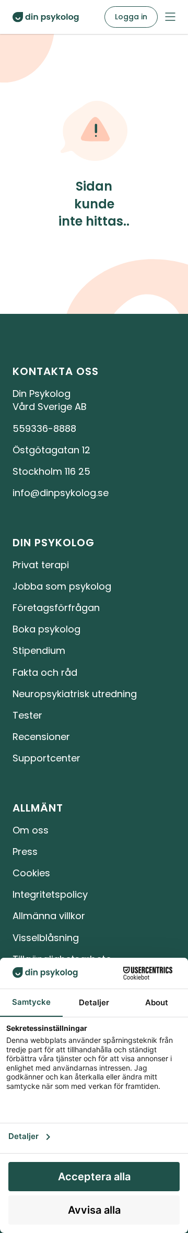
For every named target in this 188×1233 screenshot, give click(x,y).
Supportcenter (46, 758)
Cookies (31, 872)
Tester (27, 715)
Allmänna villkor (49, 915)
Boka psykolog (46, 629)
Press (25, 851)
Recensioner (41, 736)
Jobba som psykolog (62, 586)
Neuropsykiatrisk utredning (75, 693)
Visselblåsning (46, 937)
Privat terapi (41, 564)
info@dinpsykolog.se (61, 492)
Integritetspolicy (50, 894)
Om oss (31, 830)
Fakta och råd (45, 672)
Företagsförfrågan (56, 607)
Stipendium (39, 650)
